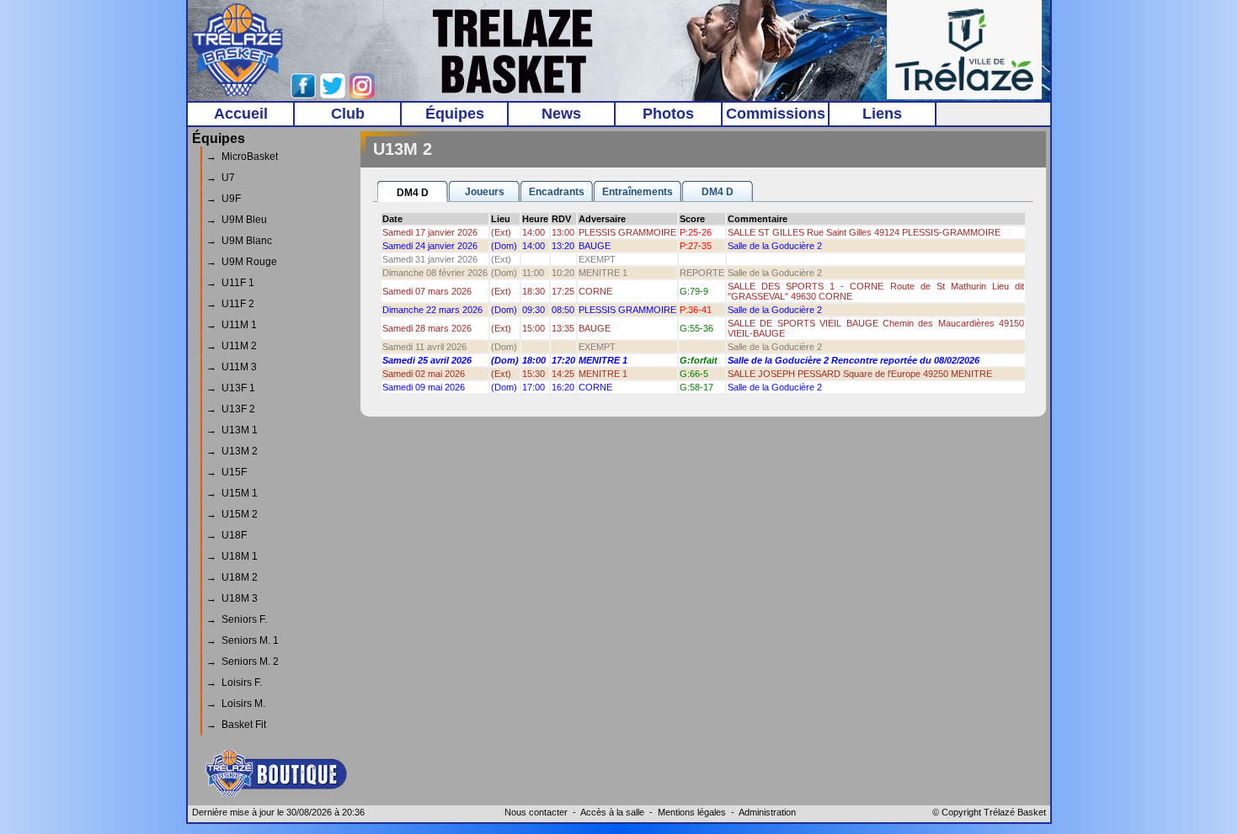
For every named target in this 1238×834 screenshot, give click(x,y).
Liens (882, 113)
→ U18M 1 (232, 556)
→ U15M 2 (232, 514)
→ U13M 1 (232, 430)
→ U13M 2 (232, 451)
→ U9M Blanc (239, 241)
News (561, 113)
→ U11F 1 (230, 283)
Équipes (454, 113)
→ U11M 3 (231, 367)
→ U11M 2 (231, 346)
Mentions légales (692, 812)
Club (348, 113)
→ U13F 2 (230, 409)
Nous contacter (536, 812)
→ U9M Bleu (236, 220)
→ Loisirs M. (235, 703)
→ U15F (226, 472)
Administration (767, 812)
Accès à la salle (612, 812)
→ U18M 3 (232, 598)
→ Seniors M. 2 (242, 661)
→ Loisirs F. (234, 682)
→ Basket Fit (236, 724)
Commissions (775, 113)
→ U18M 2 (232, 577)
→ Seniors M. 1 (242, 640)
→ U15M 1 (232, 493)
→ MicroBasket (242, 156)
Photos (668, 113)
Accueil (241, 113)
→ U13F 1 (230, 388)
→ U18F (226, 535)
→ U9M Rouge (241, 262)
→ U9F (223, 199)
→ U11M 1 (231, 325)
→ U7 (220, 177)
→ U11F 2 (230, 304)
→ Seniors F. (236, 619)
